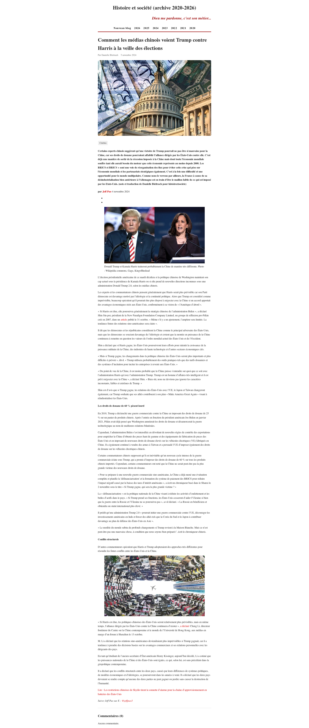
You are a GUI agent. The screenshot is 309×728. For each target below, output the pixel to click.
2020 (192, 28)
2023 (165, 28)
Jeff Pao (107, 191)
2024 (156, 28)
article (124, 319)
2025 (146, 28)
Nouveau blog (122, 28)
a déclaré (184, 626)
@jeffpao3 (127, 700)
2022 (174, 28)
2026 (137, 28)
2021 (183, 28)
